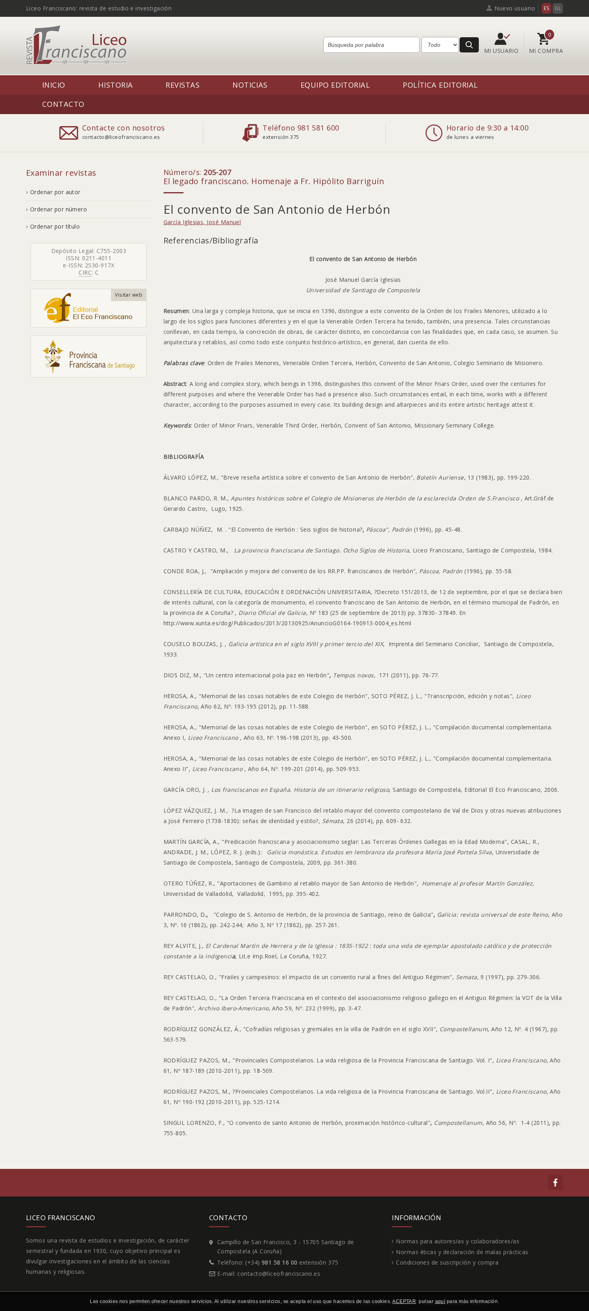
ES (546, 8)
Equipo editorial (335, 85)
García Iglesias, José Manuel (202, 222)
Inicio (53, 85)
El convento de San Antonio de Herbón (277, 209)
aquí (440, 1301)
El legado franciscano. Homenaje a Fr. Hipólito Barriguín (274, 181)
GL (558, 8)
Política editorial (440, 85)
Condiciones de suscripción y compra (447, 1262)
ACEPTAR (404, 1301)
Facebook (555, 1182)
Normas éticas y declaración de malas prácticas (462, 1252)
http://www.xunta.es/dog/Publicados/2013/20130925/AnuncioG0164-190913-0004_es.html (287, 623)
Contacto (63, 104)
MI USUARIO (502, 50)
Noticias (250, 85)
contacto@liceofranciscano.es (278, 1273)
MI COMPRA (546, 50)
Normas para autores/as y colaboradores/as (457, 1241)
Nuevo (514, 8)
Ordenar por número (58, 209)
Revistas (182, 85)
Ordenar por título (55, 226)
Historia (115, 85)
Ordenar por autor (55, 192)
